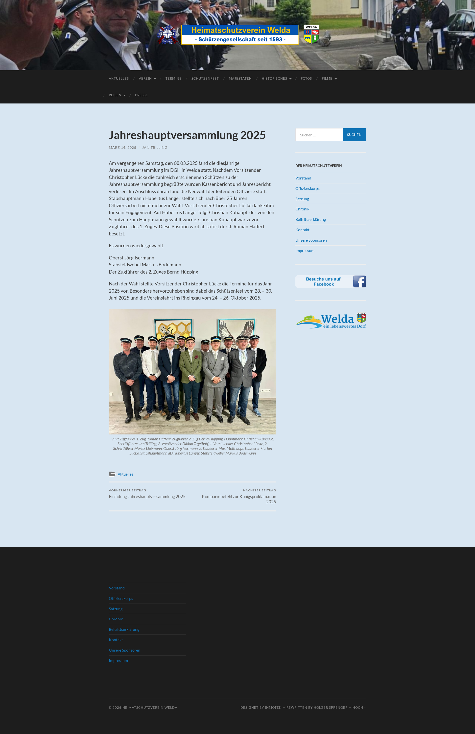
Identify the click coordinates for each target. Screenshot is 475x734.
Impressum (304, 250)
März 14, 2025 (122, 147)
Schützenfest (205, 78)
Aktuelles (119, 78)
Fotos (306, 78)
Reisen (115, 95)
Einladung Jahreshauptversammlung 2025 (147, 493)
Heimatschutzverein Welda (149, 707)
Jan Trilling (154, 147)
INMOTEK (273, 707)
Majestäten (240, 78)
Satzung (302, 198)
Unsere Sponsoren (311, 240)
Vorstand (303, 178)
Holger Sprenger (331, 707)
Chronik (302, 208)
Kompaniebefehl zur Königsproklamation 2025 (239, 496)
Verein (145, 78)
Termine (174, 78)
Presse (141, 95)
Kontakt (302, 229)
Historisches (274, 78)
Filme (327, 78)
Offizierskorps (307, 188)
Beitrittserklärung (310, 219)
